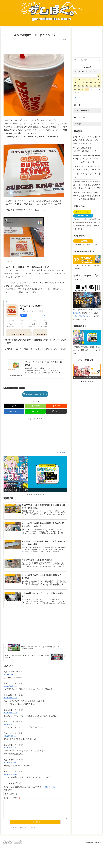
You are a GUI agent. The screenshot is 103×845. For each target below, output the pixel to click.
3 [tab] (31, 494)
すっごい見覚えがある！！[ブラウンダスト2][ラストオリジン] (86, 149)
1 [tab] (27, 494)
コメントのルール (52, 787)
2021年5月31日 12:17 (10, 686)
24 (79, 89)
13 (91, 82)
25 (83, 89)
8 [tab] (43, 494)
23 (75, 89)
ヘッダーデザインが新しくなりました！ (86, 175)
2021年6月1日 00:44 (10, 762)
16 (75, 86)
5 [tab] (36, 494)
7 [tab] (41, 494)
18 (83, 86)
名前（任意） (9, 790)
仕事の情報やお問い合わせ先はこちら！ (21, 490)
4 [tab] (34, 494)
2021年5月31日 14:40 (10, 736)
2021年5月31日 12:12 (10, 674)
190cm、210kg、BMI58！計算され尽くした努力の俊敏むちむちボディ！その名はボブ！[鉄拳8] (86, 195)
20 (91, 86)
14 (95, 82)
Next (64, 474)
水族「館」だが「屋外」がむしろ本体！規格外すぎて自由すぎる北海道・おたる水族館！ (86, 140)
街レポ (23, 388)
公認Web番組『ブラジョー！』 (83, 316)
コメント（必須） (12, 798)
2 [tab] (29, 494)
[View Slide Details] (35, 474)
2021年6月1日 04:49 (10, 774)
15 (99, 82)
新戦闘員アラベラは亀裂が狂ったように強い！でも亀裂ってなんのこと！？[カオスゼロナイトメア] (86, 185)
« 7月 (75, 98)
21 (95, 86)
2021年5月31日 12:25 (10, 698)
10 (79, 82)
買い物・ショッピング (12, 388)
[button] (56, 411)
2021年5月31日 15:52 (10, 747)
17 (79, 86)
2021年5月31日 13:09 (10, 713)
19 (87, 86)
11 (83, 82)
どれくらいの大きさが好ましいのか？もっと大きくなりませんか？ (86, 168)
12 (87, 82)
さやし (88, 377)
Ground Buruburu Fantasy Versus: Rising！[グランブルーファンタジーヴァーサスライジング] (87, 158)
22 (99, 86)
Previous (6, 474)
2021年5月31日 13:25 (10, 724)
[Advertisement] (35, 47)
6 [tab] (38, 494)
